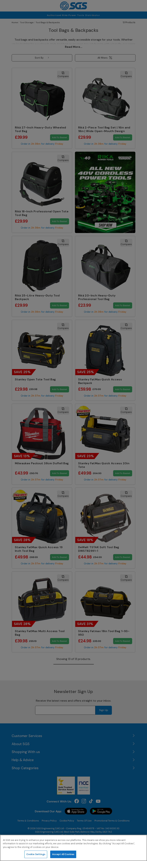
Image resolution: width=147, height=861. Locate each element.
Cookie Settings (35, 854)
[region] (73, 848)
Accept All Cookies (63, 854)
